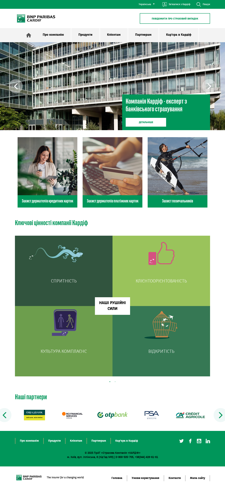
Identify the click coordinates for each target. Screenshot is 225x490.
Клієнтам (114, 34)
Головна (116, 478)
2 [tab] (115, 381)
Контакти (175, 478)
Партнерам (143, 34)
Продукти (85, 34)
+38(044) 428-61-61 (146, 457)
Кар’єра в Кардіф (178, 34)
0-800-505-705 (124, 457)
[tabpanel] (112, 306)
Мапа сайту (197, 478)
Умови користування (145, 478)
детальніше (146, 122)
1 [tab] (110, 381)
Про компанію (53, 34)
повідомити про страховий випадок (175, 19)
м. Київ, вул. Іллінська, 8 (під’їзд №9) (90, 457)
